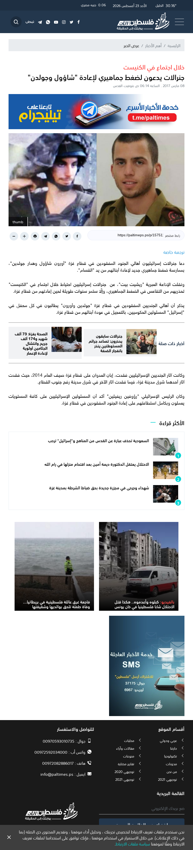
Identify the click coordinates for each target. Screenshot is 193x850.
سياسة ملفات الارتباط (133, 843)
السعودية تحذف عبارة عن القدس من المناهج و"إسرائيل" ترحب (98, 440)
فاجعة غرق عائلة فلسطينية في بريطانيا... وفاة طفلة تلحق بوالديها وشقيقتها (56, 603)
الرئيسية (174, 45)
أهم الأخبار (153, 45)
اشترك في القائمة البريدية (142, 824)
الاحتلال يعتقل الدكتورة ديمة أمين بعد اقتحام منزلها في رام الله (96, 464)
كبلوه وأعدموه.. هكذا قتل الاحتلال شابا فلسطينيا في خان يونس (144, 603)
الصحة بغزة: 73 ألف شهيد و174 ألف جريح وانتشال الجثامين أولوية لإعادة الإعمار (31, 343)
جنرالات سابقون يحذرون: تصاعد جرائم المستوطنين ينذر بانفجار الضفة (105, 342)
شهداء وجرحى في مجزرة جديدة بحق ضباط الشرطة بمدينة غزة (99, 487)
